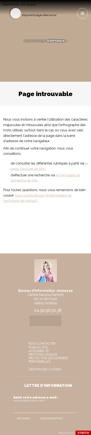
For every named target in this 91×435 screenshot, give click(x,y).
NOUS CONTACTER (42, 343)
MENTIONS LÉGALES (43, 354)
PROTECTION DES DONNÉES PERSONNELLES (48, 359)
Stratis (83, 432)
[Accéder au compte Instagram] (73, 7)
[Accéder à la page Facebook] (59, 7)
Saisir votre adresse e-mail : (35, 399)
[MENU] (82, 13)
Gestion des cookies (45, 369)
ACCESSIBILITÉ (39, 351)
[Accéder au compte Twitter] (66, 7)
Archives (23, 418)
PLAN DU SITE (38, 347)
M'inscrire (72, 408)
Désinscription (51, 418)
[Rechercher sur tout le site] (15, 13)
